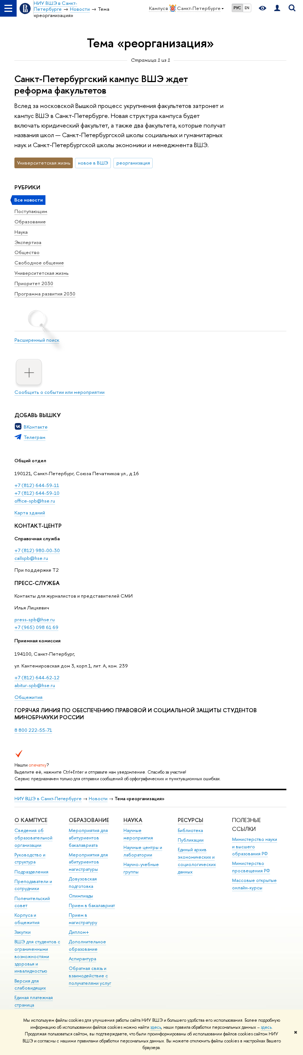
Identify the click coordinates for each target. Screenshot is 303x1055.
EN (247, 7)
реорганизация (133, 162)
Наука (21, 232)
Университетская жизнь (41, 273)
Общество (27, 252)
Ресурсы (190, 820)
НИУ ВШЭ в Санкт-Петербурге (48, 798)
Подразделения (31, 872)
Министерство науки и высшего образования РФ (254, 846)
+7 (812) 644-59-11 (36, 485)
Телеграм (34, 437)
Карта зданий (29, 512)
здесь (155, 1027)
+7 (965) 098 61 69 (36, 627)
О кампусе (30, 820)
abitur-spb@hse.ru (34, 685)
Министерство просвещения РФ (251, 867)
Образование (30, 221)
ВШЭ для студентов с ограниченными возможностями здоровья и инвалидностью (37, 956)
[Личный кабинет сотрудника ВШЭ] (277, 8)
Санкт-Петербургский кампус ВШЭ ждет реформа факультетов (101, 84)
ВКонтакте (36, 426)
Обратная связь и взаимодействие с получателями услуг (90, 975)
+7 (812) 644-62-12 (36, 677)
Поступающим (30, 211)
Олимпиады (81, 896)
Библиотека (190, 830)
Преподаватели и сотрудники (33, 885)
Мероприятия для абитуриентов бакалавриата (88, 837)
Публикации (191, 840)
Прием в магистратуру (83, 919)
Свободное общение (39, 262)
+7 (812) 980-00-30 (37, 550)
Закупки (22, 932)
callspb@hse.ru (31, 558)
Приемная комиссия (37, 640)
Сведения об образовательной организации (33, 837)
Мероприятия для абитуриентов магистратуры (88, 862)
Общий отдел (30, 460)
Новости (98, 798)
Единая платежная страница (33, 1001)
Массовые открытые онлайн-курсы (254, 884)
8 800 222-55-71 (33, 730)
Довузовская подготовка (83, 882)
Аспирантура (82, 959)
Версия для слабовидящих (30, 984)
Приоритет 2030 (33, 283)
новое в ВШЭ (93, 162)
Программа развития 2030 (44, 293)
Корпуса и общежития (27, 919)
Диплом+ (79, 932)
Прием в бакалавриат (92, 905)
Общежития (29, 697)
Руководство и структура (29, 858)
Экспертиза (27, 242)
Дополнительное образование (87, 945)
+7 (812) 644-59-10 (36, 493)
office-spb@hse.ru (34, 500)
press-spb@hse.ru (34, 619)
